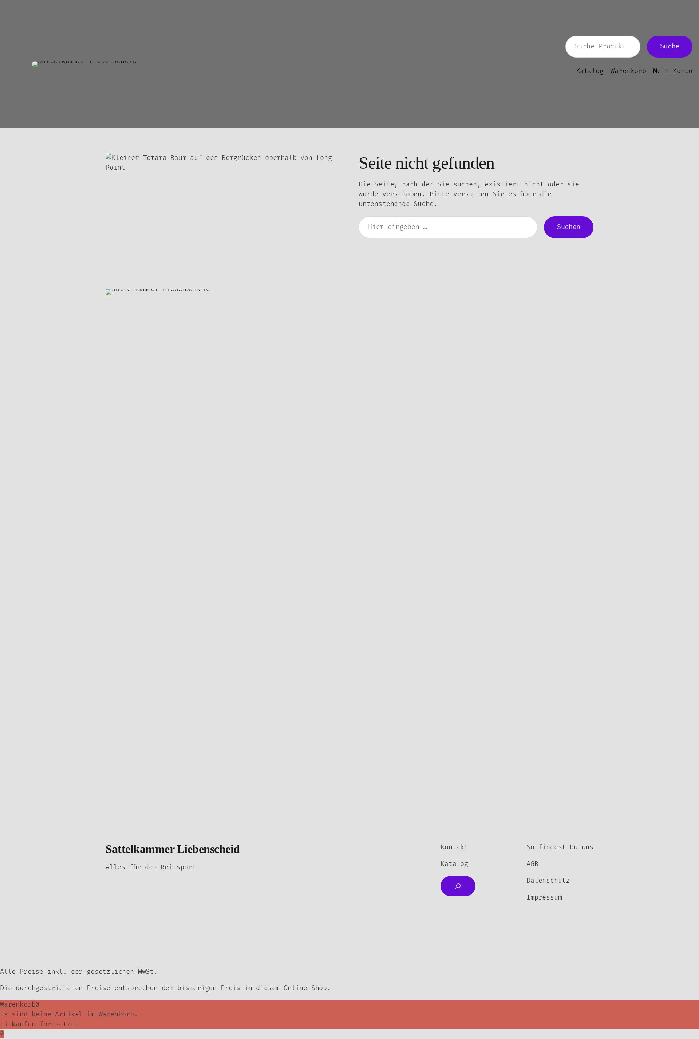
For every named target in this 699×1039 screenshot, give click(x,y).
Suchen (568, 227)
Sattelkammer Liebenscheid (173, 848)
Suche (669, 46)
